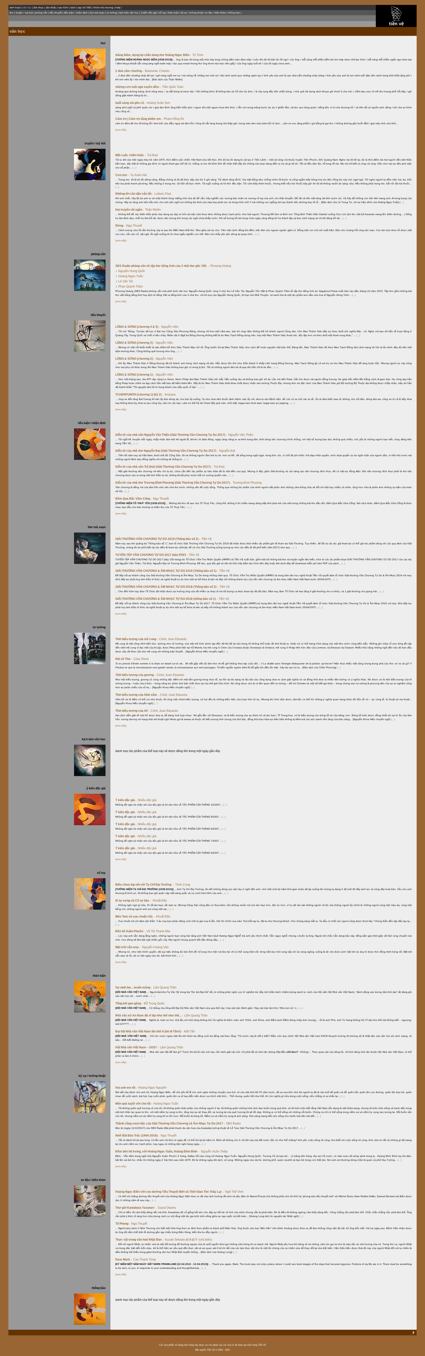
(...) (134, 167)
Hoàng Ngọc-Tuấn (130, 276)
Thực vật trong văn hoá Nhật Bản (139, 1239)
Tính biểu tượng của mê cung (136, 639)
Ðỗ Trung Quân (154, 1003)
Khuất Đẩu (160, 900)
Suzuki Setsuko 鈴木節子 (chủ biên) (188, 1239)
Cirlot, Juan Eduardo (173, 639)
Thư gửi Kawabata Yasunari (135, 1207)
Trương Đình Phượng (247, 482)
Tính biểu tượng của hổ (132, 710)
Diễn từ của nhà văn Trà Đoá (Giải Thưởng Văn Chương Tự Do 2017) (163, 466)
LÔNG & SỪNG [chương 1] (134, 374)
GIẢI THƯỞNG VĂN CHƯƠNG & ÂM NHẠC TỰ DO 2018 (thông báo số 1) (166, 599)
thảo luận (173, 12)
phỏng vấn (41, 12)
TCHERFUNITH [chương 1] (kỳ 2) (139, 394)
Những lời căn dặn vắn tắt (134, 193)
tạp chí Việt (84, 7)
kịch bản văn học (129, 12)
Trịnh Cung (182, 884)
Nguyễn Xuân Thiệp (214, 1151)
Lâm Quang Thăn (165, 987)
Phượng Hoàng (220, 266)
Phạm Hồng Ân (174, 119)
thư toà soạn (97, 12)
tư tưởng (112, 12)
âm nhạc (39, 7)
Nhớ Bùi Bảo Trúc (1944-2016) (137, 1135)
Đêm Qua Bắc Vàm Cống (133, 498)
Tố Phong (122, 1223)
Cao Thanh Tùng (144, 1259)
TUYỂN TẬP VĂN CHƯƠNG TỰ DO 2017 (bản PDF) (151, 555)
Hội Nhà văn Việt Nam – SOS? (136, 1047)
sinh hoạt (15, 7)
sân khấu (51, 7)
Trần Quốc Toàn (172, 87)
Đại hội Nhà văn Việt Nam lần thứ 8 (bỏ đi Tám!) (148, 1031)
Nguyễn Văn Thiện (240, 435)
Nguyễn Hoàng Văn (155, 947)
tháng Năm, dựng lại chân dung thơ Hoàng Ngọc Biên (153, 55)
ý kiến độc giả (149, 12)
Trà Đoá (152, 155)
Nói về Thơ (123, 659)
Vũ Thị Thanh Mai (158, 931)
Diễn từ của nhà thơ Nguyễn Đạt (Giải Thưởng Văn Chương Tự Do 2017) (166, 450)
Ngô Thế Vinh (234, 1191)
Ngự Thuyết (134, 225)
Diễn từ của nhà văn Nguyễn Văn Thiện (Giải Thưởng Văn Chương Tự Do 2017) (171, 435)
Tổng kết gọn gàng (128, 1003)
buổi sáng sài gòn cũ (130, 103)
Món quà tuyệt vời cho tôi (133, 1103)
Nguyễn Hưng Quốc (131, 271)
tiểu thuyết (56, 12)
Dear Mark (123, 1259)
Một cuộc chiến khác (130, 155)
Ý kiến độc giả (125, 800)
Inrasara (170, 394)
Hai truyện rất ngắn (129, 209)
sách (73, 7)
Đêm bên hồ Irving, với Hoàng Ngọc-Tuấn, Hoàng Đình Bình (157, 1151)
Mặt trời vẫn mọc (128, 947)
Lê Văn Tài (125, 281)
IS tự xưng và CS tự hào (133, 900)
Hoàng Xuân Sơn (158, 103)
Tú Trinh (197, 55)
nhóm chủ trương (103, 7)
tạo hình (63, 7)
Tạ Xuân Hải (138, 175)
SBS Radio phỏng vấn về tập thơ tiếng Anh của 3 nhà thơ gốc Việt (162, 266)
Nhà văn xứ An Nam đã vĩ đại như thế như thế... (149, 1015)
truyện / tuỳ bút (24, 12)
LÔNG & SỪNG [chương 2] (134, 358)
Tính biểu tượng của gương (135, 675)
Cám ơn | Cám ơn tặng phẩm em (138, 119)
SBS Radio (233, 1123)
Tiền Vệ (206, 539)
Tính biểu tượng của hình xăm (136, 695)
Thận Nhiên (153, 209)
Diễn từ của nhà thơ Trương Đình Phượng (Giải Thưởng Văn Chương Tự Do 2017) (173, 482)
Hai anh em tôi (126, 1087)
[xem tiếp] (120, 129)
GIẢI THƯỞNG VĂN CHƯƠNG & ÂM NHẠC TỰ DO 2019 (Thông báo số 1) (166, 571)
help (117, 7)
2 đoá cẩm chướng (129, 71)
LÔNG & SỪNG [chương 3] (134, 342)
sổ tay (162, 12)
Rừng (120, 225)
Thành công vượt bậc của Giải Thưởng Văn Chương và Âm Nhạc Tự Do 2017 (170, 1123)
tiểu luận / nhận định (76, 12)
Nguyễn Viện (170, 327)
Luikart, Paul (162, 193)
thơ (12, 12)
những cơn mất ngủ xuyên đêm (138, 87)
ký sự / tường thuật (192, 12)
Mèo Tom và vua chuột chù (135, 916)
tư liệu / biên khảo (215, 12)
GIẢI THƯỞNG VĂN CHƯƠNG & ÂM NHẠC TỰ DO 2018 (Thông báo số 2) (166, 587)
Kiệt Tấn (189, 1031)
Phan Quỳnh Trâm (130, 286)
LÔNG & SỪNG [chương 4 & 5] (137, 327)
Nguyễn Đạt (227, 450)
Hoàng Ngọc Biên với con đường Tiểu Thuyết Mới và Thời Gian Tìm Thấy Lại (169, 1191)
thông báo (234, 12)
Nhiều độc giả (147, 800)
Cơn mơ (122, 175)
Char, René (141, 659)
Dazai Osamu (167, 1207)
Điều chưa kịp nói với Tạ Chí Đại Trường (144, 884)
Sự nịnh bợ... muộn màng (133, 987)
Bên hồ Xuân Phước (130, 931)
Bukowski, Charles (157, 71)
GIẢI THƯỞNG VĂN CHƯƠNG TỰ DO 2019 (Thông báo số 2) (157, 539)
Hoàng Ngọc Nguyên (152, 1087)
